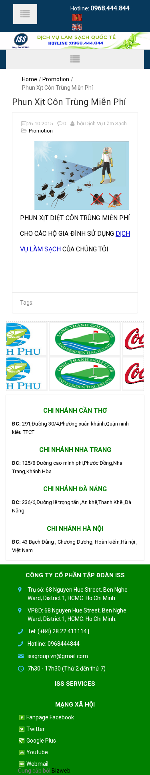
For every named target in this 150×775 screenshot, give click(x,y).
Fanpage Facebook (50, 717)
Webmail (37, 764)
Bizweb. (62, 770)
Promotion (55, 79)
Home (29, 79)
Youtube (37, 752)
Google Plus (41, 740)
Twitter (35, 729)
